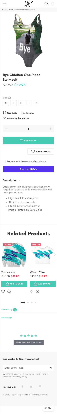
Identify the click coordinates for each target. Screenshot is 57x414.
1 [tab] (23, 302)
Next (54, 254)
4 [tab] (35, 302)
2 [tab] (28, 302)
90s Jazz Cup (8, 272)
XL (37, 103)
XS (6, 103)
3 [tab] (32, 302)
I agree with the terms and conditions (26, 161)
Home (4, 10)
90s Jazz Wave (37, 272)
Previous (2, 254)
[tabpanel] (14, 265)
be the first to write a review (29, 342)
